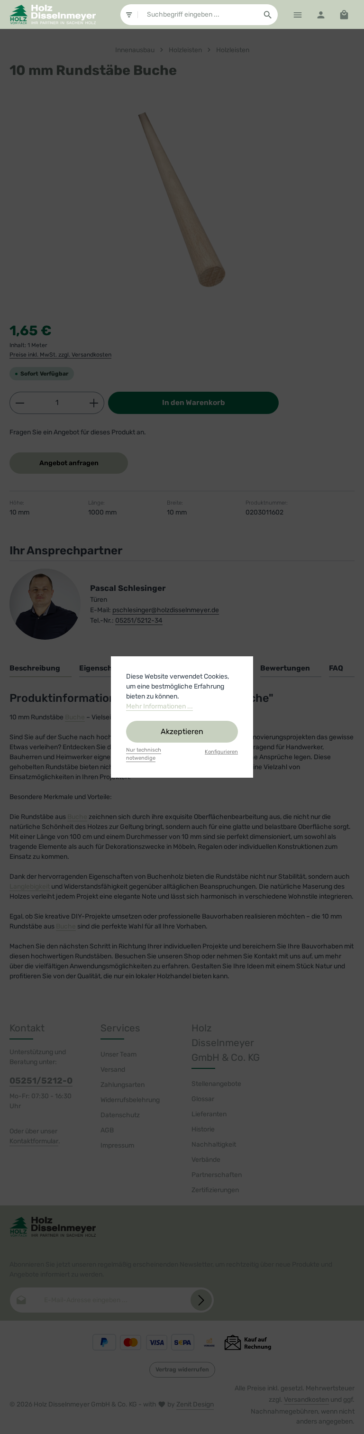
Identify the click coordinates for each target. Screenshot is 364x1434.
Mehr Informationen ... (159, 706)
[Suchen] (268, 15)
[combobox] (198, 15)
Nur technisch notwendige (143, 754)
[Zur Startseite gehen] (52, 15)
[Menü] (297, 14)
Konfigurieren (221, 752)
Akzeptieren (182, 731)
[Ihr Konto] (320, 14)
